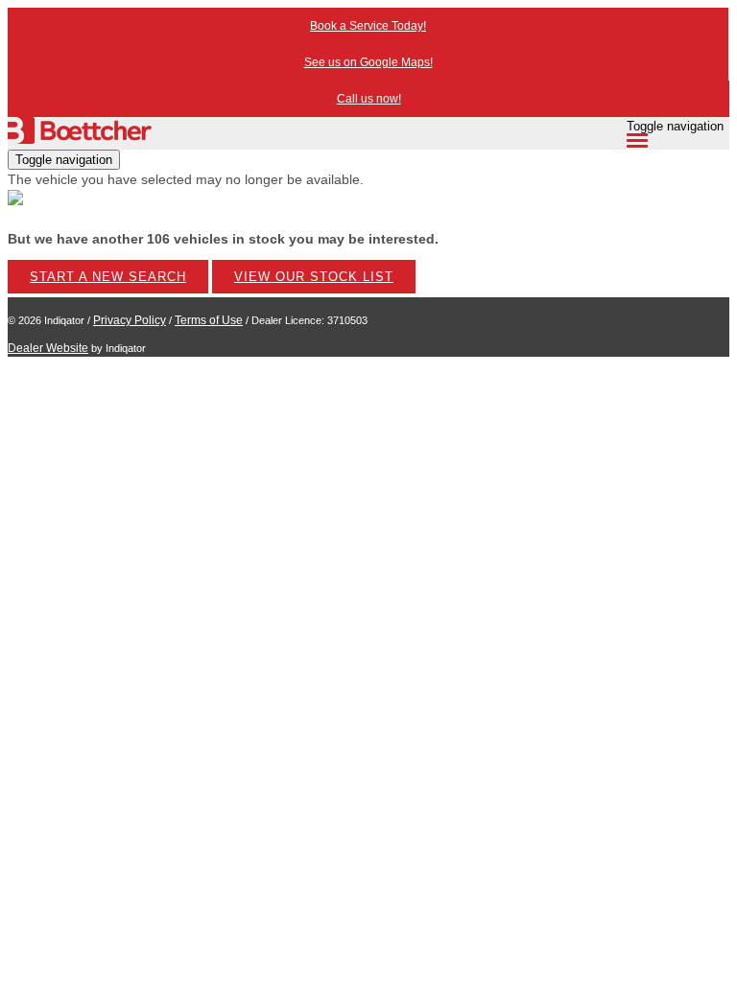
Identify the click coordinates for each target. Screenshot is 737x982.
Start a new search (108, 276)
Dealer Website (48, 348)
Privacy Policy (129, 320)
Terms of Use (209, 320)
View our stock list (313, 276)
